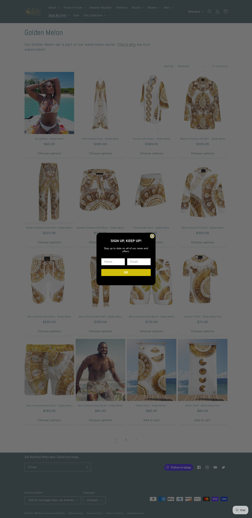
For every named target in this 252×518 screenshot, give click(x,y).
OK (126, 272)
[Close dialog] (152, 236)
